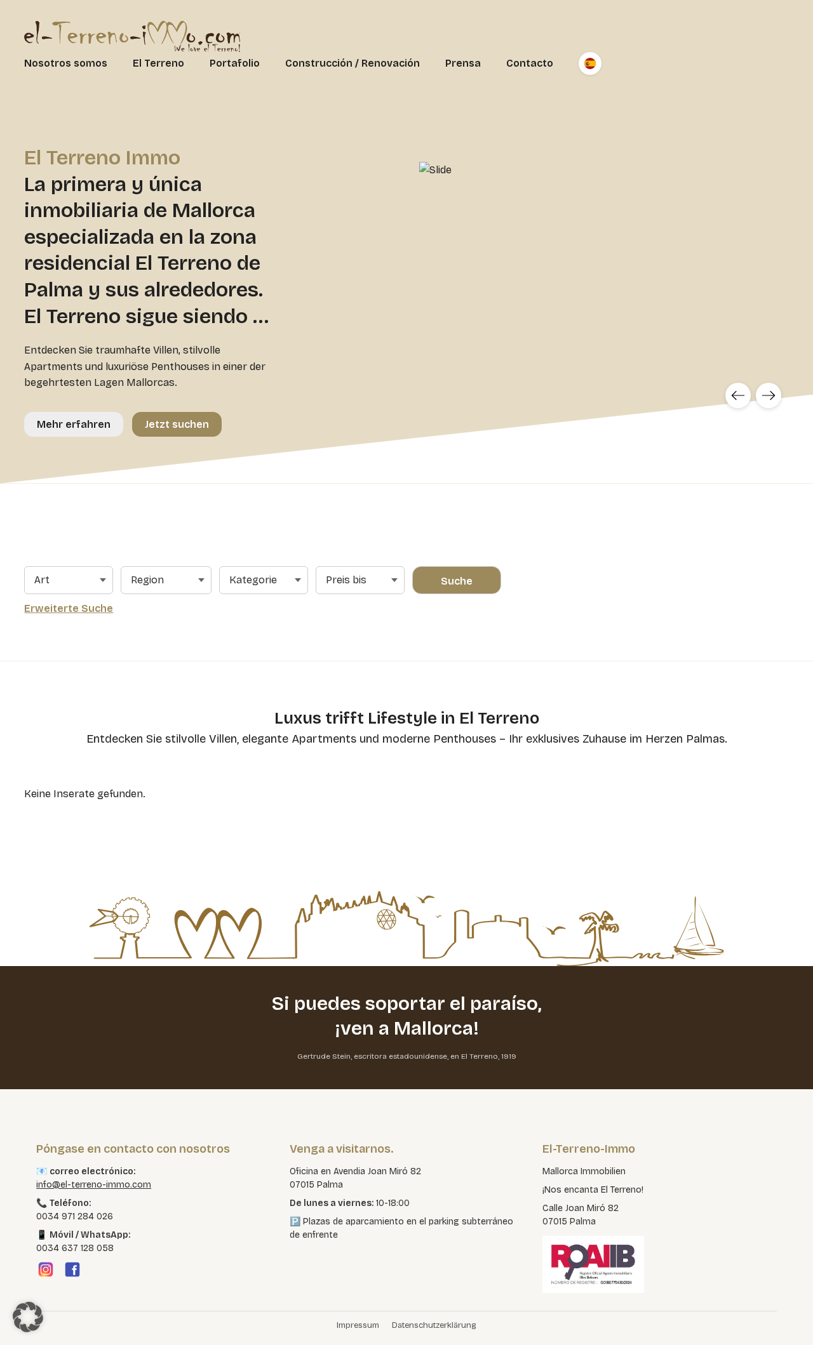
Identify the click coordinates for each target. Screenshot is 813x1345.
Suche (457, 581)
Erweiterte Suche (68, 608)
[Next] (768, 395)
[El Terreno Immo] (132, 35)
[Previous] (738, 395)
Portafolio (235, 63)
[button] (28, 1317)
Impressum (358, 1325)
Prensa (463, 63)
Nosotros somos (65, 63)
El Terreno (158, 63)
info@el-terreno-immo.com (93, 1184)
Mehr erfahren (74, 424)
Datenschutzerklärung (434, 1325)
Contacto (529, 63)
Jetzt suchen (177, 424)
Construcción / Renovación (352, 63)
